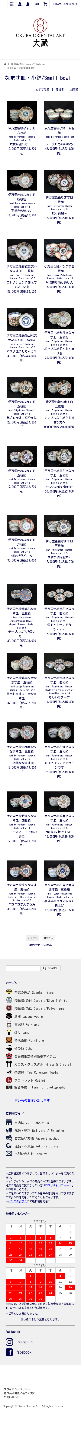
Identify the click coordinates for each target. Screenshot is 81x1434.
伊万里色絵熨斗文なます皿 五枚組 (59, 338)
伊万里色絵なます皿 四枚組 (23, 200)
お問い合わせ (12, 1397)
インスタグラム (17, 1201)
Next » (48, 938)
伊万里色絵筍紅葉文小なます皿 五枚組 (22, 272)
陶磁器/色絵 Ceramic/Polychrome (28, 64)
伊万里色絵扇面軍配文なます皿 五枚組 (22, 752)
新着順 (74, 89)
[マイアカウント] (19, 4)
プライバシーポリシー (17, 1389)
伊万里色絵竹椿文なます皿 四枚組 (59, 685)
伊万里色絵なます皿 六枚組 (23, 134)
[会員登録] (28, 4)
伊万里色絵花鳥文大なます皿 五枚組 (22, 683)
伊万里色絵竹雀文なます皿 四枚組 (22, 821)
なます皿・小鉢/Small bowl (21, 68)
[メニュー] (3, 4)
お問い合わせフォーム (58, 1185)
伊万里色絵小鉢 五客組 (59, 134)
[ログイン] (37, 4)
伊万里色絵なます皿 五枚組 (61, 203)
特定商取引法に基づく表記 (19, 1393)
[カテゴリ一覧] (11, 4)
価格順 (60, 89)
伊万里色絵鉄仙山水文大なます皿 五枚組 (22, 341)
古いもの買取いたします (32, 1100)
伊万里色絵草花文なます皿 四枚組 (59, 614)
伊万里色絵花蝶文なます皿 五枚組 (59, 752)
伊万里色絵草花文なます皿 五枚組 (59, 476)
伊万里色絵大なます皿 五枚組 (60, 272)
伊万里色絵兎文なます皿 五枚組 (22, 892)
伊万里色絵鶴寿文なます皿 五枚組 (59, 821)
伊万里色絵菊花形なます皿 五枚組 (22, 618)
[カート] (45, 4)
